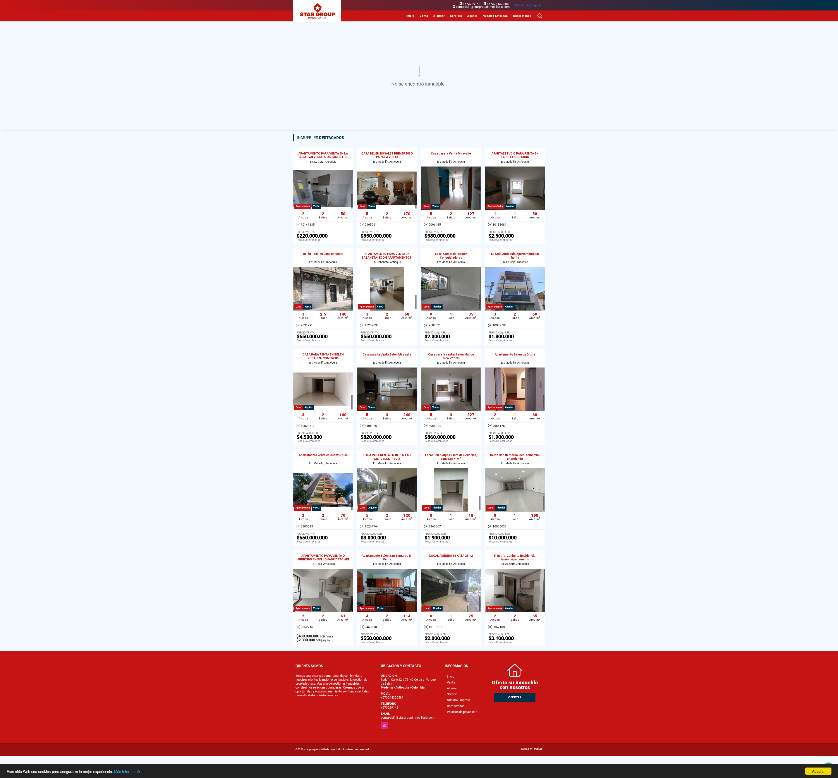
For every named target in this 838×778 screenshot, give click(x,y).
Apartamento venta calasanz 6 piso (323, 455)
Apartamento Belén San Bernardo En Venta (387, 557)
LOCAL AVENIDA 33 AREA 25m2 (451, 555)
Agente (472, 15)
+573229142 (471, 3)
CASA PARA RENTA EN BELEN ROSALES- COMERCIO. (323, 356)
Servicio (456, 15)
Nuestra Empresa (495, 15)
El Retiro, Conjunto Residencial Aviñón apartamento (515, 557)
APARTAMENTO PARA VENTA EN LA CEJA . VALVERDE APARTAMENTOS (323, 155)
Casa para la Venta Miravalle (451, 153)
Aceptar (818, 771)
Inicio (410, 15)
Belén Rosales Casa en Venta (323, 254)
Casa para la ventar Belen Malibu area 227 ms (451, 356)
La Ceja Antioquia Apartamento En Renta (515, 255)
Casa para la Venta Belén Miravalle (387, 354)
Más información (127, 771)
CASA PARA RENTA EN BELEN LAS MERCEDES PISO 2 (387, 456)
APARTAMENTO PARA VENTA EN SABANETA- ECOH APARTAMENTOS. (387, 255)
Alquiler (439, 15)
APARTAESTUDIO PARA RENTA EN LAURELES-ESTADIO (515, 155)
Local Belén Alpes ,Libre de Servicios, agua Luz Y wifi (451, 456)
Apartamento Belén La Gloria (515, 354)
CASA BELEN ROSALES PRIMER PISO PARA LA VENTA (387, 155)
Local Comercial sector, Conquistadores (451, 255)
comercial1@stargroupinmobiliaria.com (407, 717)
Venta (424, 15)
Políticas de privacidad (462, 712)
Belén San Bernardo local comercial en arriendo (515, 456)
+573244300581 (498, 3)
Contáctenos (522, 15)
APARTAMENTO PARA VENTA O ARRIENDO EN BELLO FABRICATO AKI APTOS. (323, 559)
